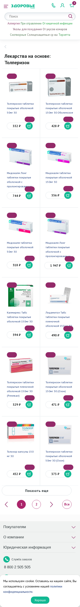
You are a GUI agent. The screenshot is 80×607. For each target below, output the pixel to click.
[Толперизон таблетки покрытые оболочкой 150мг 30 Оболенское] (59, 87)
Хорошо (40, 600)
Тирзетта (64, 35)
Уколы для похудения (27, 29)
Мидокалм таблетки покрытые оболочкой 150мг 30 (59, 177)
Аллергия (14, 23)
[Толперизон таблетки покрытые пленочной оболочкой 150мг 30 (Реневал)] (20, 365)
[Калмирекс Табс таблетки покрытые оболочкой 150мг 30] (20, 295)
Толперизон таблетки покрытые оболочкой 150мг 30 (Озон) (59, 387)
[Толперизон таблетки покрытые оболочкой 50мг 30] (20, 87)
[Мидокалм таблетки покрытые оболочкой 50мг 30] (20, 226)
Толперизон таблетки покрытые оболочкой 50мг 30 (20, 108)
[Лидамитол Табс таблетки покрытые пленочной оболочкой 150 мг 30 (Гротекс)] (59, 295)
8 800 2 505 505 (17, 567)
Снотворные (18, 35)
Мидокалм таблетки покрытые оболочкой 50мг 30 (20, 247)
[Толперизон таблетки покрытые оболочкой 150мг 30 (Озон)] (59, 365)
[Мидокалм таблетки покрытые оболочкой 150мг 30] (59, 156)
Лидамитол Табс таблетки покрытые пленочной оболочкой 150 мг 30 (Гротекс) (59, 321)
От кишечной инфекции (57, 23)
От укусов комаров (55, 29)
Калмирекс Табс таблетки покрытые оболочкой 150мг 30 (19, 317)
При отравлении (31, 23)
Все (67, 504)
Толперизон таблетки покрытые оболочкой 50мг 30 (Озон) (59, 456)
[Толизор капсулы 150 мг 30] (20, 435)
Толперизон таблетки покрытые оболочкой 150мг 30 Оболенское (59, 108)
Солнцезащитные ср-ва (42, 35)
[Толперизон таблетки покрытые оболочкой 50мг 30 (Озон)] (59, 435)
